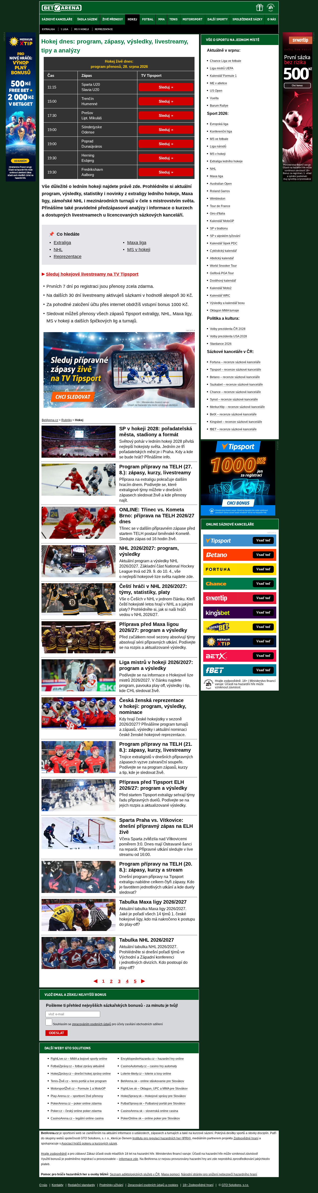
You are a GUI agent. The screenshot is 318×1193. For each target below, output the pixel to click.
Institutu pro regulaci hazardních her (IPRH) (161, 1138)
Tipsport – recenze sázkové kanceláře (235, 369)
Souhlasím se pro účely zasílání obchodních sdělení (108, 1024)
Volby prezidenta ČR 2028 (227, 329)
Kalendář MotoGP (222, 221)
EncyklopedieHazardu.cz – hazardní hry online (152, 1058)
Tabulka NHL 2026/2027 (146, 940)
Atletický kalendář (222, 258)
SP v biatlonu (219, 228)
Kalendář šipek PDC (224, 243)
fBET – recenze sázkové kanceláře (233, 429)
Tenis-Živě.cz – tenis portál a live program (79, 1081)
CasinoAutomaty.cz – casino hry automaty (149, 1066)
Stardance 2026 (221, 344)
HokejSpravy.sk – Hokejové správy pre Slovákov (153, 1096)
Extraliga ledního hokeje (226, 161)
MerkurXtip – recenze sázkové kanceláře (237, 407)
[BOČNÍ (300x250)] (238, 514)
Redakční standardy (81, 1185)
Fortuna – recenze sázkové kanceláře (235, 362)
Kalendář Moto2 (221, 288)
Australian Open (221, 183)
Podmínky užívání (111, 1185)
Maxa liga (136, 242)
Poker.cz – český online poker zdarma (76, 1111)
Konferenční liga (221, 131)
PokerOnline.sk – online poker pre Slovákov (150, 1118)
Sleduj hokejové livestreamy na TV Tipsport (92, 274)
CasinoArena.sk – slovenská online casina (149, 1111)
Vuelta (214, 98)
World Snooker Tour (223, 265)
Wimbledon (217, 198)
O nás (43, 1185)
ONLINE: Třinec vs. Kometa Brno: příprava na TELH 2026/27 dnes (156, 515)
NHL (58, 249)
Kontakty (57, 1185)
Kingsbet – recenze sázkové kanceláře (236, 422)
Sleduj (164, 87)
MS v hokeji (81, 29)
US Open (216, 90)
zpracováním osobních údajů (91, 1024)
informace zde (128, 1159)
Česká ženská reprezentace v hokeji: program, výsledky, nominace (152, 706)
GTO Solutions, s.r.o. (235, 1185)
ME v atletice (218, 83)
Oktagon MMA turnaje (224, 310)
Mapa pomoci (170, 1174)
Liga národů (218, 146)
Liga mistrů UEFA (221, 68)
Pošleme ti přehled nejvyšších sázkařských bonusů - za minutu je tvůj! (112, 1005)
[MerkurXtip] (21, 180)
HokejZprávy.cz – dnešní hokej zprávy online (81, 1073)
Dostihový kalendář (223, 280)
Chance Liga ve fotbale (225, 61)
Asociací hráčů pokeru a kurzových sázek (89, 1143)
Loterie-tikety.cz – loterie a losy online (146, 1073)
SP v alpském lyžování (225, 236)
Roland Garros (220, 191)
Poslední (143, 980)
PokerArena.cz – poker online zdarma (76, 1103)
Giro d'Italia (217, 213)
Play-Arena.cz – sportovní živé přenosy (77, 1096)
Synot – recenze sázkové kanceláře (234, 399)
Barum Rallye (219, 105)
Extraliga (48, 29)
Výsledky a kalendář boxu (227, 303)
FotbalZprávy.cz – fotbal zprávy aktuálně (78, 1066)
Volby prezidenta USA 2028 (228, 336)
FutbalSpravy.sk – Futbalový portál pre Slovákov (153, 1103)
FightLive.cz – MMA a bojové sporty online (79, 1058)
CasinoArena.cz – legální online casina (77, 1118)
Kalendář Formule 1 (223, 76)
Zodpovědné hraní (246, 1138)
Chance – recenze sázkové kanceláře (235, 392)
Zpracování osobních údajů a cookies (153, 1185)
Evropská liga (219, 124)
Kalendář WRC (220, 295)
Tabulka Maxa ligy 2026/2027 (153, 902)
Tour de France (220, 206)
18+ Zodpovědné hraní (198, 1185)
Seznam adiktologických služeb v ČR (135, 1174)
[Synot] (297, 180)
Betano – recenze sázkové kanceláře (235, 377)
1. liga (64, 29)
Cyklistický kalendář (223, 251)
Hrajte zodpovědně (54, 1153)
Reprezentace (104, 29)
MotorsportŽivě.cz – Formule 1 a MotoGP (78, 1088)
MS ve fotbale (219, 139)
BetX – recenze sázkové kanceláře (233, 414)
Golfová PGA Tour (222, 273)
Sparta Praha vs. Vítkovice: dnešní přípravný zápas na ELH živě (156, 826)
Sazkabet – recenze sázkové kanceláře (236, 384)
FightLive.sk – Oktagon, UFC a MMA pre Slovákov (154, 1088)
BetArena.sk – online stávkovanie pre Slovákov (152, 1081)
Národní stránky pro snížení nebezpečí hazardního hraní (219, 1174)
